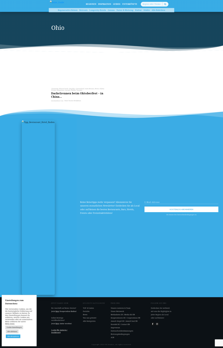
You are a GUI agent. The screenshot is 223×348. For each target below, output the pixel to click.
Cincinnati (54, 89)
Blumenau (60, 90)
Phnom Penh (63, 89)
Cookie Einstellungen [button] (14, 327)
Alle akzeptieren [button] (13, 336)
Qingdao (72, 89)
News (97, 89)
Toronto (79, 90)
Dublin (73, 90)
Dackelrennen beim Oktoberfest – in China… (77, 95)
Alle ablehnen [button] (12, 331)
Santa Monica (89, 89)
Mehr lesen (10, 324)
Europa (67, 90)
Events (53, 90)
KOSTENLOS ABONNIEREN (181, 209)
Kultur (102, 89)
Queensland (80, 89)
